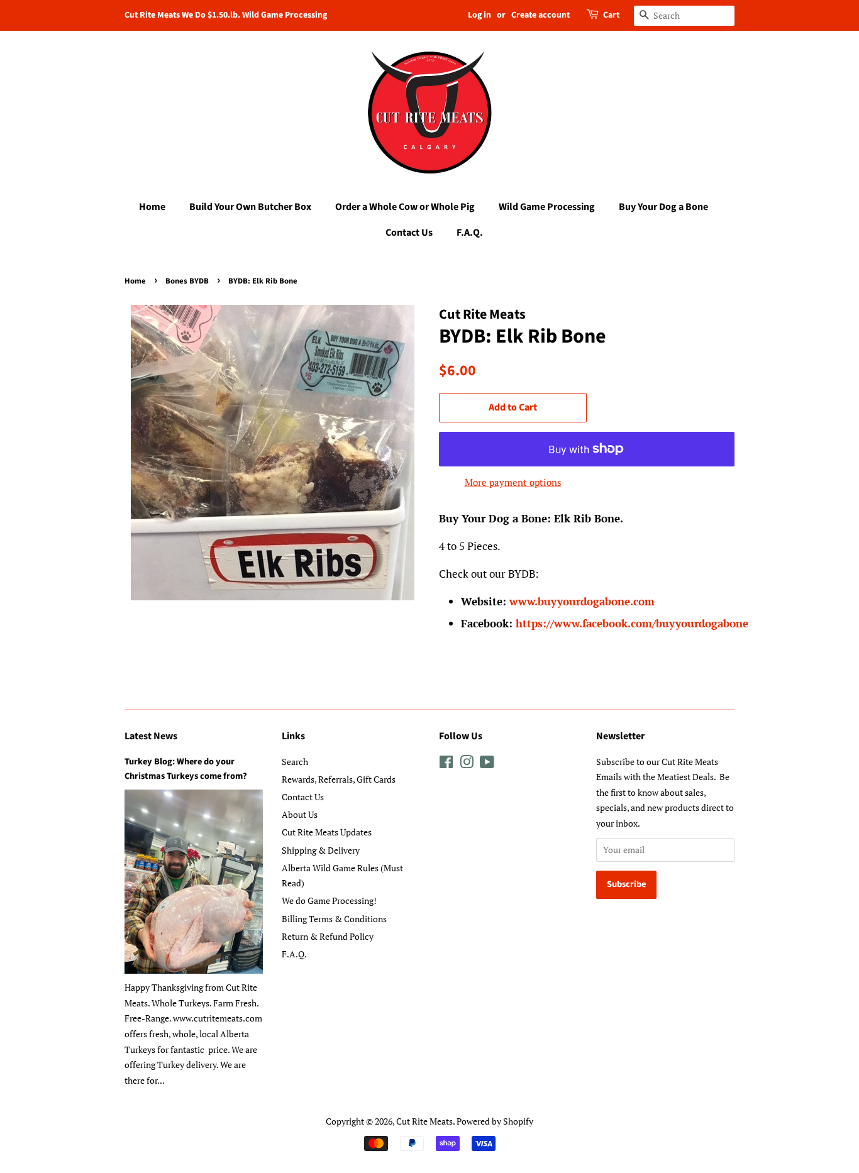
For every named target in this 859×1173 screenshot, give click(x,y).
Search (295, 762)
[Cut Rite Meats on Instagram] (467, 764)
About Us (300, 814)
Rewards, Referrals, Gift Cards (339, 779)
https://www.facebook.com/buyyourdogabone (632, 623)
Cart (611, 15)
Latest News (151, 736)
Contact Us (409, 233)
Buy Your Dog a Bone (663, 207)
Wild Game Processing (547, 207)
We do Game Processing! (329, 900)
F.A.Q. (470, 233)
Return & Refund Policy (328, 936)
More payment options (513, 482)
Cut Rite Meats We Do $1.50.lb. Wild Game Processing (226, 15)
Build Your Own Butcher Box (250, 207)
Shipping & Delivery (321, 850)
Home (152, 207)
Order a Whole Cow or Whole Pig (405, 207)
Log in (479, 15)
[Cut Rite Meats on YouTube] (487, 764)
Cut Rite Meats (424, 1121)
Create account (540, 15)
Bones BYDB (187, 281)
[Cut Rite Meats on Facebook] (446, 764)
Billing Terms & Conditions (334, 919)
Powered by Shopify (495, 1121)
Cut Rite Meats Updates (327, 832)
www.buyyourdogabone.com (583, 601)
